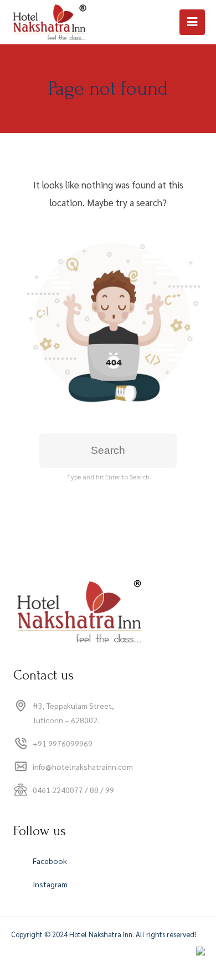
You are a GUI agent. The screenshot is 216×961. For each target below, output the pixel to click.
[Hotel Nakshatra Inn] (51, 22)
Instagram (50, 884)
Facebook (50, 861)
